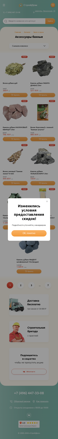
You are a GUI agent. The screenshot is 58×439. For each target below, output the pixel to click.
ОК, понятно (29, 233)
